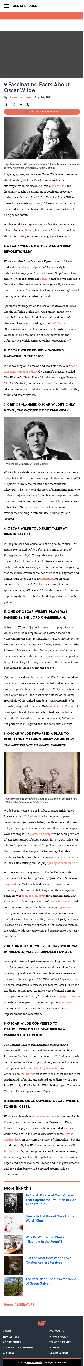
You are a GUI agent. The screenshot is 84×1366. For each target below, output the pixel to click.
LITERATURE (25, 1304)
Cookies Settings (58, 1353)
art (24, 180)
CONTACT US (56, 1331)
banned (56, 706)
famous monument (44, 1116)
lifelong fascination (48, 1068)
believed (45, 279)
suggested (10, 884)
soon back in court (33, 896)
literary (29, 230)
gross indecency (61, 901)
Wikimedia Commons (24, 167)
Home (8, 1304)
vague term (64, 907)
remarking (27, 1074)
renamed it (48, 383)
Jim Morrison (12, 1151)
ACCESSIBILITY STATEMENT (18, 1347)
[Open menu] (6, 5)
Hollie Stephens (20, 97)
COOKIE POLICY (12, 1342)
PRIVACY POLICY (58, 1336)
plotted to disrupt (41, 834)
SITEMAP (54, 1347)
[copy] (27, 104)
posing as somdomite (61, 863)
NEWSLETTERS (11, 1336)
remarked (35, 203)
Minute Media (34, 1362)
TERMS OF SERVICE (60, 1342)
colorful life (58, 186)
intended (48, 579)
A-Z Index (8, 1353)
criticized (33, 507)
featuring (66, 1002)
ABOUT (7, 1331)
